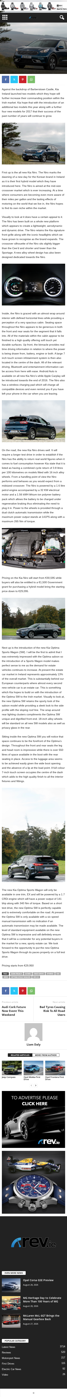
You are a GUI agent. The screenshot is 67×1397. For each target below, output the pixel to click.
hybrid (50, 974)
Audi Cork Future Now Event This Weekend (14, 1011)
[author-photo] (33, 1032)
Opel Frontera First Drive (54, 1078)
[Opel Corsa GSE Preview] (11, 1285)
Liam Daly (34, 1044)
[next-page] (36, 1085)
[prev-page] (31, 1085)
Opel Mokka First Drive (32, 1078)
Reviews (6, 1352)
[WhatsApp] (31, 79)
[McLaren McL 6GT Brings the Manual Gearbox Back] (11, 1321)
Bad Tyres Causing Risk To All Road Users (52, 1011)
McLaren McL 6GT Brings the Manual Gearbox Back (41, 1317)
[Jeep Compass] (12, 1068)
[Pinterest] (22, 79)
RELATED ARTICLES (20, 1055)
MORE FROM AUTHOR (46, 1055)
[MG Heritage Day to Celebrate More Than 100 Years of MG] (11, 1303)
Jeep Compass (8, 1077)
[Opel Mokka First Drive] (34, 1068)
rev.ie (36, 977)
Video (5, 1374)
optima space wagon (20, 977)
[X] (14, 79)
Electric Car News (11, 1369)
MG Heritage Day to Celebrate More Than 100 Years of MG (42, 1299)
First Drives (8, 53)
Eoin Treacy (16, 974)
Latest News (8, 1347)
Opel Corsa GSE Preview (38, 1280)
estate (28, 974)
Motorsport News (11, 1358)
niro (6, 977)
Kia (58, 974)
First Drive (39, 974)
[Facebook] (5, 79)
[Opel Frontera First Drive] (55, 1068)
